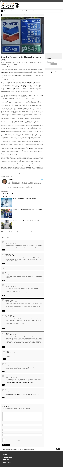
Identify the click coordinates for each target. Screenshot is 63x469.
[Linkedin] (12, 193)
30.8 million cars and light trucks (9, 148)
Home (4, 14)
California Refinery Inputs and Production (33, 82)
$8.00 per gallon (37, 123)
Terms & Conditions (7, 457)
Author (3, 176)
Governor (6, 11)
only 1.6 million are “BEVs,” (32, 148)
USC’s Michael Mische (29, 121)
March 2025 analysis (19, 121)
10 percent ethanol (22, 87)
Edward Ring (5, 66)
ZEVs (30, 233)
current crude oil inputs (10, 88)
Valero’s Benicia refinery (16, 75)
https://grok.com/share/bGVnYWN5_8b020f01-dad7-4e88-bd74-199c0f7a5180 (23, 394)
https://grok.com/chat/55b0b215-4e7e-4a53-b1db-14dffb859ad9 (20, 382)
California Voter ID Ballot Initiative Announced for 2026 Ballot (27, 209)
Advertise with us (7, 462)
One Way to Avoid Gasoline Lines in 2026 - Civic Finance (17, 268)
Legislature (12, 11)
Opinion (34, 11)
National (22, 11)
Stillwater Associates (25, 233)
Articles (8, 14)
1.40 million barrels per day (21, 71)
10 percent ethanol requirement (10, 231)
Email (3, 428)
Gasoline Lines (8, 233)
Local (18, 11)
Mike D (7, 333)
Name (4, 423)
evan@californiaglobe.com (29, 449)
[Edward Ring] (4, 181)
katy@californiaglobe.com (13, 449)
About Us (5, 455)
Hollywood (28, 11)
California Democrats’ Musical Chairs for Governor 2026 (26, 221)
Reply (4, 249)
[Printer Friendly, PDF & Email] (22, 173)
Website (4, 433)
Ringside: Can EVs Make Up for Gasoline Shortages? (25, 198)
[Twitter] (42, 179)
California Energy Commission (21, 231)
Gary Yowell (3, 233)
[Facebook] (3, 193)
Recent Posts (9, 176)
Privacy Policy (6, 460)
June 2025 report (5, 101)
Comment (4, 411)
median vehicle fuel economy (16, 233)
